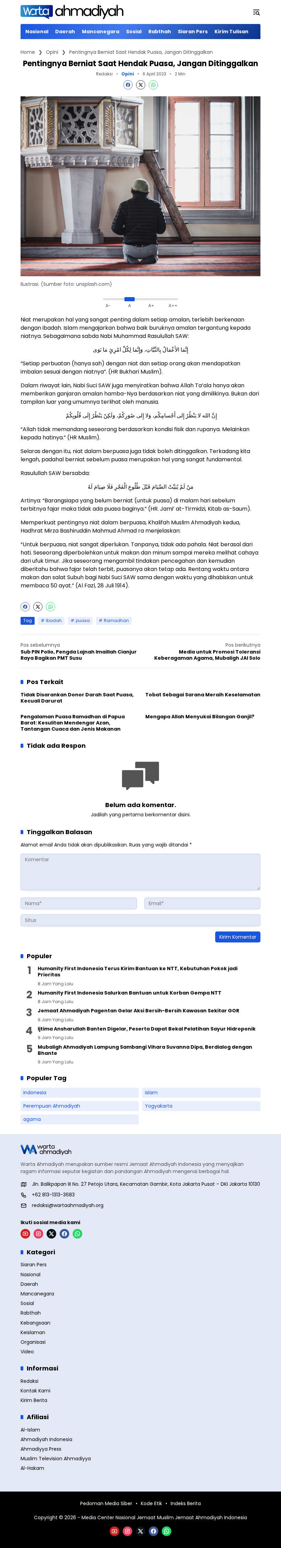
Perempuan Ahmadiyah (51, 1105)
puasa (83, 620)
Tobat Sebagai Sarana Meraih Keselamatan (202, 695)
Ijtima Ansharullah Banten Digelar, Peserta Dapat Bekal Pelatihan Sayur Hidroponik (147, 1029)
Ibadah (54, 620)
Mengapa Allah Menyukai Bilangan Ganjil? (199, 717)
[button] (256, 12)
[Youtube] (25, 1234)
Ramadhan (116, 620)
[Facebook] (128, 84)
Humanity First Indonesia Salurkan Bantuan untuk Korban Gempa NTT (129, 993)
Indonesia (34, 1092)
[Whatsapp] (153, 84)
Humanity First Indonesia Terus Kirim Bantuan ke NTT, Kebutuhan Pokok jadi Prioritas (137, 971)
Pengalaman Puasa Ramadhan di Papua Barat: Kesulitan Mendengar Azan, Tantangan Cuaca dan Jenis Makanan (73, 723)
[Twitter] (140, 84)
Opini (127, 74)
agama (32, 1119)
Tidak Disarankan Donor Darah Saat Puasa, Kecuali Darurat (77, 698)
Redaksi (104, 74)
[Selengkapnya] (140, 1149)
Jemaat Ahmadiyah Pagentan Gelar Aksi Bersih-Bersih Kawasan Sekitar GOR (138, 1011)
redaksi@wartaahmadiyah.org (67, 1205)
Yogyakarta (158, 1105)
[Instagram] (38, 1234)
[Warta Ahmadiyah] (72, 12)
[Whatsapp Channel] (77, 1234)
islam (151, 1092)
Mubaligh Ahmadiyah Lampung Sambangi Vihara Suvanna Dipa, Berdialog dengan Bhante (145, 1050)
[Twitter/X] (51, 1234)
